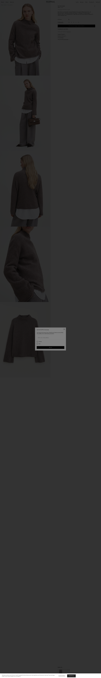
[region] (50, 675)
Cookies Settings (61, 675)
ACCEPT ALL (71, 675)
